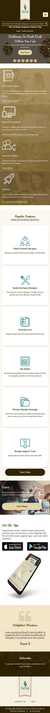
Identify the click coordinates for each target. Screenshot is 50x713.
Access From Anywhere (11, 122)
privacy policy (35, 711)
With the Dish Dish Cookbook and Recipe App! (20, 134)
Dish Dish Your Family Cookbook (32, 708)
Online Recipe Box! (9, 101)
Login (18, 31)
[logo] (25, 10)
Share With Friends (9, 156)
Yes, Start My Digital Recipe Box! (14, 201)
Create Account (27, 31)
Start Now (25, 52)
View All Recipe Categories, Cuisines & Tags (25, 27)
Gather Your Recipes (10, 86)
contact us (20, 701)
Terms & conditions (17, 711)
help (33, 701)
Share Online (7, 168)
